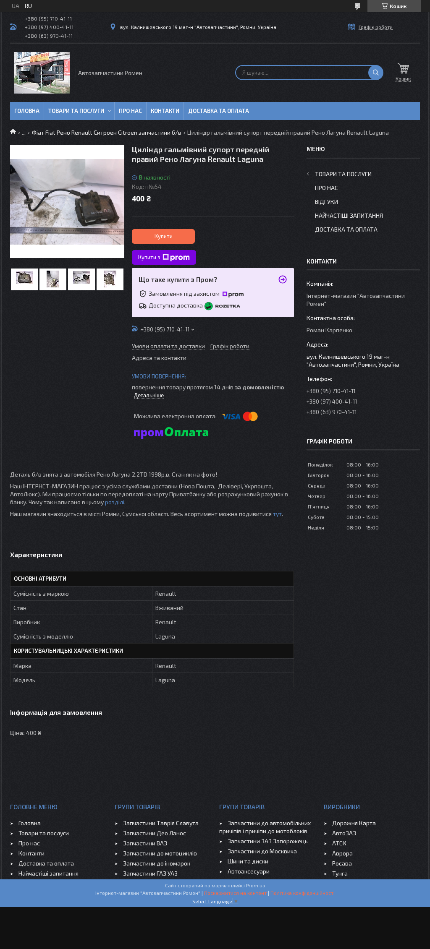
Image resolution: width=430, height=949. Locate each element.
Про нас (130, 110)
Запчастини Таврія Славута (161, 822)
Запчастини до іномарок (156, 863)
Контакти (165, 110)
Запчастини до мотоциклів (160, 853)
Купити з (149, 257)
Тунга (340, 873)
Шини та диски (248, 861)
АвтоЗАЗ (344, 833)
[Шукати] (375, 72)
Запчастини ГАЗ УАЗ (150, 873)
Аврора (342, 853)
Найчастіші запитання (349, 215)
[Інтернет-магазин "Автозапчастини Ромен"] (42, 73)
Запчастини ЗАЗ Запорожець (268, 841)
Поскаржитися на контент (235, 893)
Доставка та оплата (218, 110)
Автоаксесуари (249, 871)
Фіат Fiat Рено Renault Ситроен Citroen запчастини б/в (106, 132)
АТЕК (339, 843)
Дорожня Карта (354, 822)
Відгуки (326, 201)
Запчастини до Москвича (262, 851)
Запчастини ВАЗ (145, 843)
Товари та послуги (76, 110)
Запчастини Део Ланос (154, 833)
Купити (164, 236)
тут (277, 513)
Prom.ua (255, 885)
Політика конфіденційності (302, 893)
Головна (26, 110)
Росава (342, 863)
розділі (114, 502)
